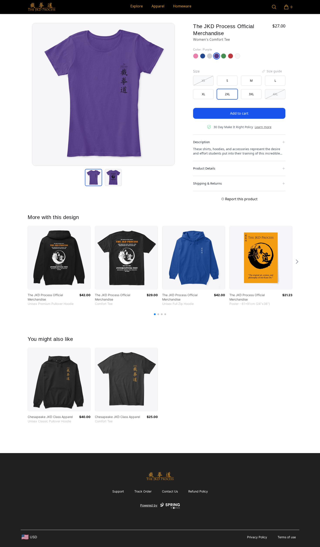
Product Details (204, 168)
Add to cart (239, 113)
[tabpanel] (103, 94)
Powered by (148, 505)
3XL (251, 94)
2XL (227, 94)
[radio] (203, 81)
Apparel (158, 6)
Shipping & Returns (207, 183)
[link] (59, 257)
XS (203, 80)
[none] (271, 71)
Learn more (263, 127)
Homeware (182, 6)
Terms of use (287, 537)
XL (203, 94)
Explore (136, 6)
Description (201, 142)
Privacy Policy (257, 537)
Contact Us (170, 491)
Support (118, 491)
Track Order (143, 491)
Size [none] (196, 71)
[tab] (93, 177)
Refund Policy (198, 491)
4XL (275, 94)
